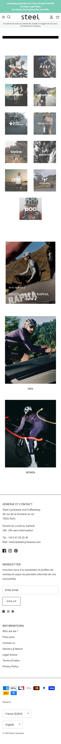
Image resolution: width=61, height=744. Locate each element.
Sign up (11, 601)
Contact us (9, 643)
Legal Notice (10, 654)
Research (7, 702)
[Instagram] (10, 551)
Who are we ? (10, 631)
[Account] (50, 17)
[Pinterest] (16, 551)
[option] (30, 273)
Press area (8, 637)
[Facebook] (4, 551)
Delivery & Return (13, 649)
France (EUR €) (14, 713)
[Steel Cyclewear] (30, 17)
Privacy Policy (10, 666)
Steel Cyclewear (16, 733)
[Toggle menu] (3, 17)
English (9, 724)
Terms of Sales (11, 660)
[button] (25, 299)
